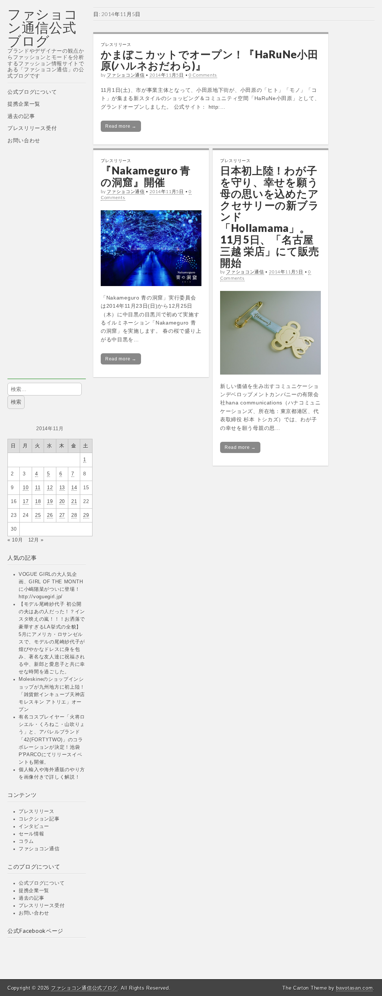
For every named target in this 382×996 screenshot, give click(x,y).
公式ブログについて (32, 92)
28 (74, 515)
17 (25, 501)
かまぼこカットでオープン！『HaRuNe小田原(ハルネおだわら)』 (209, 60)
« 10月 (15, 540)
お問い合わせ (23, 140)
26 (50, 515)
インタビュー (34, 826)
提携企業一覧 (23, 104)
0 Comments (203, 75)
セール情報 (31, 834)
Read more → (121, 126)
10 (25, 487)
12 (50, 487)
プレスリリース (36, 811)
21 (74, 501)
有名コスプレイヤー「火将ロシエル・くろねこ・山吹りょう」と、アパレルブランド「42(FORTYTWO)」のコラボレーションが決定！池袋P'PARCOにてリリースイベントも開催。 (52, 739)
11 (37, 487)
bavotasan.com (354, 988)
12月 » (36, 540)
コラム (26, 841)
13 (62, 487)
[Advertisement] (46, 267)
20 (62, 501)
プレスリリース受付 (32, 128)
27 (62, 515)
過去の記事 (21, 116)
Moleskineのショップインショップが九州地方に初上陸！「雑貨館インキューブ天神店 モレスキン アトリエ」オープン (52, 694)
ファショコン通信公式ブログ (42, 27)
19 (50, 501)
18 (38, 501)
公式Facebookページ (35, 930)
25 (38, 515)
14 (74, 487)
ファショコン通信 (39, 848)
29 (86, 515)
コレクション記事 (39, 819)
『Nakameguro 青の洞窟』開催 (146, 176)
